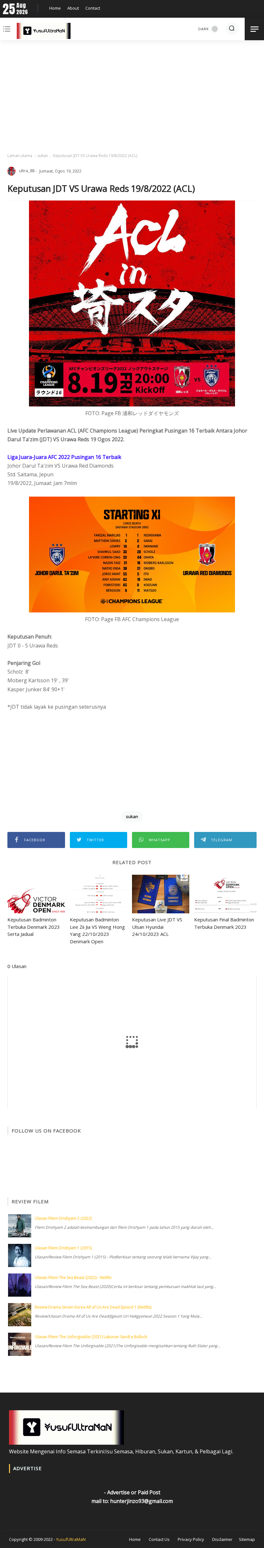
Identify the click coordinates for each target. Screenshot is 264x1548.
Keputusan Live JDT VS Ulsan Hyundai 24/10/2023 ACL (157, 926)
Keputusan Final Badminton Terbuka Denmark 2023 (224, 923)
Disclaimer (222, 1539)
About (73, 8)
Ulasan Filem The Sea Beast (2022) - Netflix (73, 1277)
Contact (92, 8)
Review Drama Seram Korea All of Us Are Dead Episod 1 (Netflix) (93, 1307)
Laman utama (19, 155)
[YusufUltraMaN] (44, 32)
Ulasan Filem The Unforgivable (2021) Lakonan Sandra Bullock (91, 1336)
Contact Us (159, 1539)
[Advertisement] (132, 96)
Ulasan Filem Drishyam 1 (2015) (63, 1248)
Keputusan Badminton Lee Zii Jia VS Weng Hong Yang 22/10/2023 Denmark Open (97, 930)
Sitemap (247, 1539)
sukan (42, 155)
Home (55, 8)
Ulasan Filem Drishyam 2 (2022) (63, 1218)
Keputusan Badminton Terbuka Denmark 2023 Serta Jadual (33, 926)
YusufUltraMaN (71, 1539)
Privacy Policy (191, 1539)
